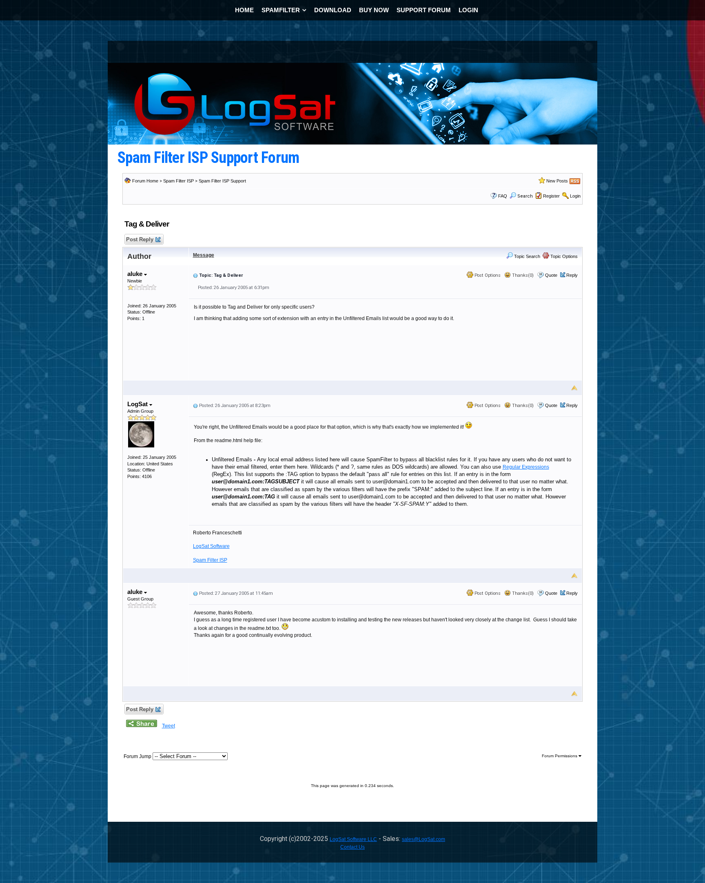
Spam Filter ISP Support (222, 180)
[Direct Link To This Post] (195, 275)
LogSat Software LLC (353, 839)
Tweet (168, 726)
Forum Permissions (560, 756)
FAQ (502, 196)
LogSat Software (211, 546)
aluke (135, 273)
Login (575, 196)
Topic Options (563, 256)
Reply (572, 275)
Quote (551, 275)
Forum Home (145, 180)
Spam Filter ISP (178, 180)
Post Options (487, 275)
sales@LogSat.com (423, 839)
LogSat (138, 403)
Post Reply (139, 239)
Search (525, 196)
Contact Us (352, 847)
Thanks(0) (522, 275)
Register (551, 196)
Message (203, 255)
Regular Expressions (526, 467)
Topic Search (526, 256)
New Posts (557, 180)
